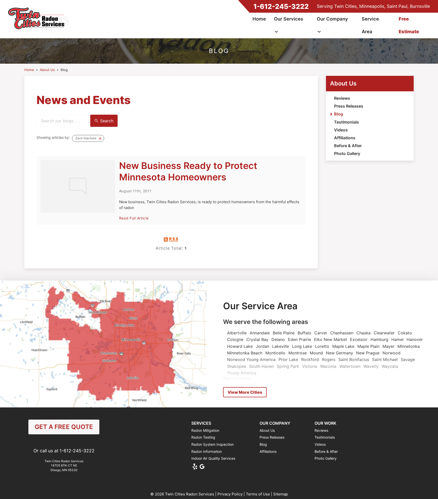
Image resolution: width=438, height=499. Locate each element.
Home (259, 19)
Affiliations (344, 137)
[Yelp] (195, 466)
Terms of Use (258, 494)
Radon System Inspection (212, 444)
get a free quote (64, 427)
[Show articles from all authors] (100, 138)
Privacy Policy (230, 494)
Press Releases (348, 106)
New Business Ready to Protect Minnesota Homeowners (188, 171)
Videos (341, 129)
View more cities (245, 392)
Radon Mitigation (205, 430)
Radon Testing (203, 437)
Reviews (342, 98)
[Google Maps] (202, 466)
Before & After (348, 145)
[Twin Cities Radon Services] (39, 19)
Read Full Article (134, 218)
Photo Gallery (347, 153)
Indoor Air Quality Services (213, 458)
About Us (343, 83)
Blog (338, 113)
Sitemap (280, 494)
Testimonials (346, 122)
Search (106, 120)
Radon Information (206, 451)
